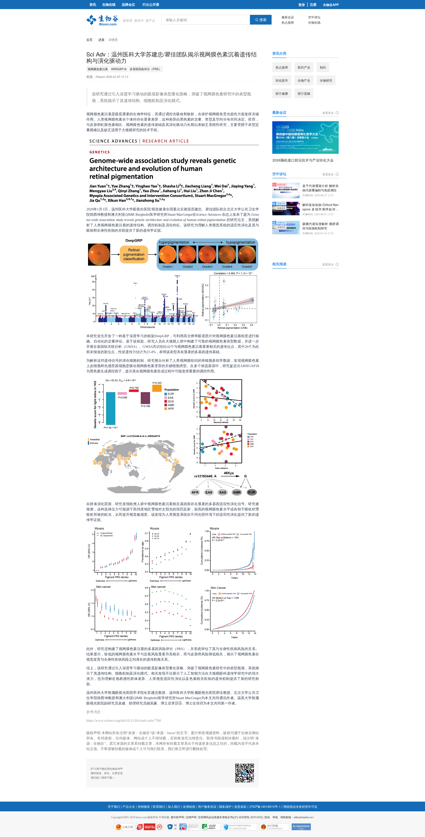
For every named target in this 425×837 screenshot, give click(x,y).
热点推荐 (288, 22)
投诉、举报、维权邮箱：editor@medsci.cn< (289, 817)
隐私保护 (225, 806)
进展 (101, 39)
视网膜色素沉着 (98, 69)
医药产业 (304, 67)
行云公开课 (151, 4)
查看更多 (328, 113)
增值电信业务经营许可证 (300, 806)
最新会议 (288, 17)
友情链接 (189, 806)
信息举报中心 (211, 826)
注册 (313, 4)
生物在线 (314, 22)
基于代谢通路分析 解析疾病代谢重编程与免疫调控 (320, 188)
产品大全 (129, 806)
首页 (89, 39)
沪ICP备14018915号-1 (265, 806)
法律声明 (191, 817)
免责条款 (240, 806)
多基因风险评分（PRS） (146, 69)
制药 (323, 67)
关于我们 (114, 806)
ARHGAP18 (118, 69)
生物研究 (326, 80)
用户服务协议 (207, 806)
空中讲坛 (314, 17)
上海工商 (127, 827)
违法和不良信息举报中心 (189, 826)
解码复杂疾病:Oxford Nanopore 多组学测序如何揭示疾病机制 (320, 207)
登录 (301, 4)
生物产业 (304, 80)
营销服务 (144, 806)
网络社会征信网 (175, 826)
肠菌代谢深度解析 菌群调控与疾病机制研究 (320, 226)
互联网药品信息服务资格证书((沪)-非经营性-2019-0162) (230, 817)
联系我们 (159, 806)
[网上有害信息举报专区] (301, 826)
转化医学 (282, 80)
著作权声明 (177, 817)
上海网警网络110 (149, 826)
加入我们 (174, 806)
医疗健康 (282, 93)
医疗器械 (304, 93)
